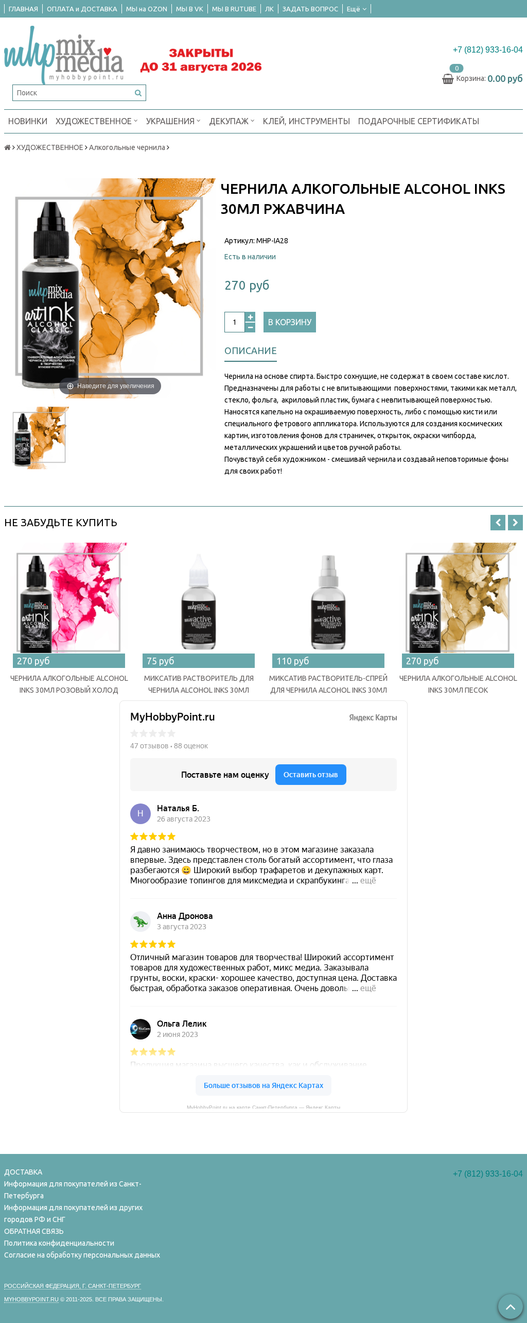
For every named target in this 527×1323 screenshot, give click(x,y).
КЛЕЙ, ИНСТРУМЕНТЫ (306, 121)
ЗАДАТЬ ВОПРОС (310, 8)
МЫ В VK (189, 8)
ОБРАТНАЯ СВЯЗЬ (34, 1231)
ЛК (269, 8)
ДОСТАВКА (23, 1172)
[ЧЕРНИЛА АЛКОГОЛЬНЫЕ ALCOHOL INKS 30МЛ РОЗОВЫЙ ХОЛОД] (69, 603)
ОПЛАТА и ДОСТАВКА (82, 8)
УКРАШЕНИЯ (171, 121)
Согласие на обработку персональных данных (82, 1255)
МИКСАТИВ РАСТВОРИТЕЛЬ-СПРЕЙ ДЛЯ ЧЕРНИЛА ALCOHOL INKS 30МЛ (328, 684)
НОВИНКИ (27, 121)
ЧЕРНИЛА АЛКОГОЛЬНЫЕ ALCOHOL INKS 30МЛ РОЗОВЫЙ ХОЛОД (69, 684)
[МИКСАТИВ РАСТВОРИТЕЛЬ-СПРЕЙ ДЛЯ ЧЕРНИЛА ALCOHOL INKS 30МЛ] (328, 603)
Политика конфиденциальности (59, 1243)
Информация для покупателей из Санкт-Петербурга (73, 1190)
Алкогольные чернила (127, 147)
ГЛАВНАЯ (23, 8)
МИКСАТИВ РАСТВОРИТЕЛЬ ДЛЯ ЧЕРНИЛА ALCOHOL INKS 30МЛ (199, 684)
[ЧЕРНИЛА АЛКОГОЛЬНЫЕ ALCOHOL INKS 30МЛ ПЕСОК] (458, 603)
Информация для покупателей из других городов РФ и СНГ (73, 1213)
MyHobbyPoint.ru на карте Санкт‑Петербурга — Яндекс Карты (263, 1106)
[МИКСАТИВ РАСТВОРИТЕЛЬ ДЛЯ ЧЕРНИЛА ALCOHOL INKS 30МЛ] (198, 603)
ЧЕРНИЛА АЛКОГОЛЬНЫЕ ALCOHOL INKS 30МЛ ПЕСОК (458, 684)
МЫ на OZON (146, 8)
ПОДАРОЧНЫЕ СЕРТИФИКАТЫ (418, 121)
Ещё (353, 8)
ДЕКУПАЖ (230, 121)
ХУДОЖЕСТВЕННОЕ (95, 121)
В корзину (289, 322)
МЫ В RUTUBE (234, 8)
